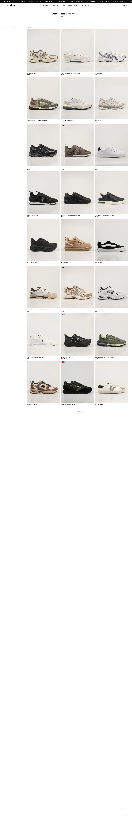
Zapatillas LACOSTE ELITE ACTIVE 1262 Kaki (104, 357)
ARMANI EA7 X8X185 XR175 (32, 215)
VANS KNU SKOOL (99, 262)
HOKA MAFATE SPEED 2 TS (67, 357)
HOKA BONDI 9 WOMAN (32, 262)
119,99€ (28, 74)
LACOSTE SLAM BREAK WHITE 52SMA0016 (36, 309)
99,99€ (96, 74)
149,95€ (96, 122)
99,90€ (96, 169)
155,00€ (62, 216)
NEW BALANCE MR (99, 309)
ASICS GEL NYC (98, 120)
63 (77, 411)
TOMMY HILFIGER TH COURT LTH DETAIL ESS (105, 167)
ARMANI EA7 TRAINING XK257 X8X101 (69, 404)
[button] (59, 5)
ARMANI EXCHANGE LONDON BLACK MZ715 (70, 215)
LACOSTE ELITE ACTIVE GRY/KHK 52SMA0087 (37, 120)
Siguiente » (82, 411)
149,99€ (28, 122)
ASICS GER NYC (30, 167)
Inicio (5, 27)
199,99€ (62, 169)
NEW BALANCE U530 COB (66, 309)
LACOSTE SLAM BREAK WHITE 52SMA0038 (70, 73)
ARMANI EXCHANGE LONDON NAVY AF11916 (104, 215)
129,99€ (62, 74)
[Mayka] (9, 5)
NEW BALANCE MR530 (32, 73)
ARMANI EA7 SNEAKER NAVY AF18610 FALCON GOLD (72, 167)
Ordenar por (29, 27)
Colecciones (10, 27)
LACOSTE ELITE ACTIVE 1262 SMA (68, 120)
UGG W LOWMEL (64, 262)
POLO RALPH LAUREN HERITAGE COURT (35, 357)
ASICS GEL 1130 (98, 73)
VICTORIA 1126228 (99, 404)
